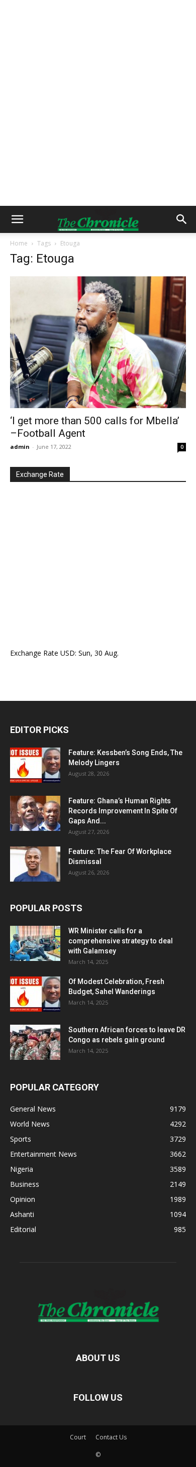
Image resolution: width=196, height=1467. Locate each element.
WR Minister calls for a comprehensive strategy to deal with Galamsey (120, 941)
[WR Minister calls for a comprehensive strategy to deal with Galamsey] (35, 943)
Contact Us (111, 1437)
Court (78, 1437)
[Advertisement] (98, 103)
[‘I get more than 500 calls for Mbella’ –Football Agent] (98, 342)
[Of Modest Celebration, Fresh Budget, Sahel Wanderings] (35, 994)
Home (19, 243)
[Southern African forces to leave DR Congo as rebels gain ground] (35, 1042)
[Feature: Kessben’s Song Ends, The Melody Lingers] (35, 765)
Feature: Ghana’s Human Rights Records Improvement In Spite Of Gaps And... (122, 811)
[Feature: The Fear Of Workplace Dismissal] (35, 864)
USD (67, 653)
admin (20, 446)
